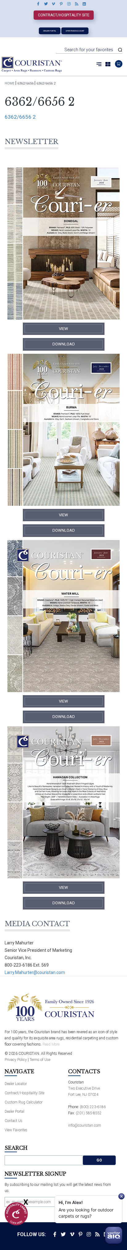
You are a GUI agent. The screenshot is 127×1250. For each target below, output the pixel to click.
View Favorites (16, 1130)
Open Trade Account (75, 31)
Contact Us (14, 1121)
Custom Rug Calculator (24, 1102)
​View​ (63, 328)
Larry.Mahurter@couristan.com (35, 972)
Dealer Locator (16, 1084)
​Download (63, 344)
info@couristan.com (84, 1125)
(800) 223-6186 (93, 1107)
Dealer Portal (49, 31)
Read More (51, 1044)
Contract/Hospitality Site (63, 15)
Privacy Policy (16, 1060)
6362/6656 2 (20, 117)
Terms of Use (40, 1060)
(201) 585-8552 (89, 1113)
